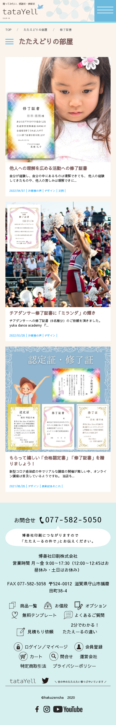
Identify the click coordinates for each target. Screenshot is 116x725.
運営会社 (88, 656)
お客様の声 (35, 190)
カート (36, 656)
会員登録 (94, 647)
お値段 (61, 606)
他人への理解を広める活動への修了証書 (48, 168)
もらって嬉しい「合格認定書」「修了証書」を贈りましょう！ (56, 460)
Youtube (68, 709)
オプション (96, 606)
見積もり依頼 (40, 632)
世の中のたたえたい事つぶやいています (58, 683)
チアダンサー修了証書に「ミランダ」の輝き (52, 313)
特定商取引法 (33, 666)
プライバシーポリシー (74, 666)
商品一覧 (28, 606)
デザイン (50, 190)
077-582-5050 (73, 519)
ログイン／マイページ (46, 647)
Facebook (37, 709)
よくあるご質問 (89, 615)
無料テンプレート (39, 615)
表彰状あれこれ (51, 486)
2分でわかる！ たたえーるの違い (81, 628)
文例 (61, 190)
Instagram (46, 709)
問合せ (66, 656)
